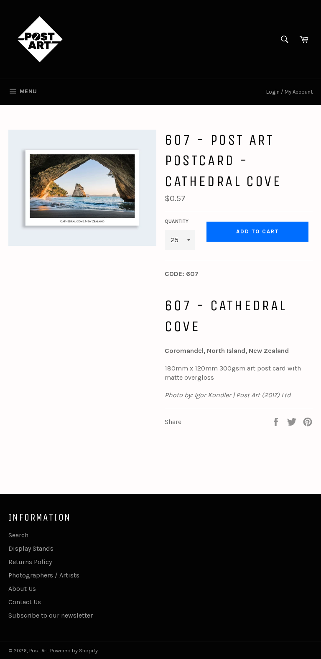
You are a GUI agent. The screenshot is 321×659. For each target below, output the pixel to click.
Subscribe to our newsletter (50, 615)
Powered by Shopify (74, 650)
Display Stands (31, 548)
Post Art (38, 650)
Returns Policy (30, 562)
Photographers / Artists (43, 575)
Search (18, 535)
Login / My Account (289, 92)
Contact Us (24, 602)
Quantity (177, 221)
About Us (22, 589)
